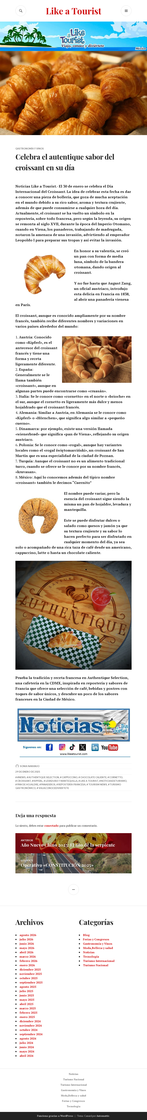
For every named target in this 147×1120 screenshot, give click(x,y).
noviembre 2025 (31, 974)
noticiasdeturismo (114, 780)
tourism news (97, 784)
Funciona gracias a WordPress (55, 1115)
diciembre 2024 (30, 1021)
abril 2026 (26, 952)
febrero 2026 (28, 961)
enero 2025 (27, 1017)
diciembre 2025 (30, 969)
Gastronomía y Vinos (29, 148)
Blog (86, 935)
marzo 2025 (28, 1008)
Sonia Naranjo (29, 766)
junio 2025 (27, 995)
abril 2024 (26, 1056)
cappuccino (69, 777)
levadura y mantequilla (61, 780)
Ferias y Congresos (96, 939)
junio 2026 (27, 944)
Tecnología (91, 957)
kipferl (38, 780)
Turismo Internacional (99, 961)
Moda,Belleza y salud (98, 948)
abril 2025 (26, 1004)
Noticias (88, 952)
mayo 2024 (27, 1051)
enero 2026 (27, 965)
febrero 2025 (28, 1013)
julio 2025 (26, 991)
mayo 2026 (27, 948)
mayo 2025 (27, 1000)
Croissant (24, 780)
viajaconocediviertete (54, 788)
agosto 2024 (28, 1038)
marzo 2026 (28, 957)
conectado (51, 826)
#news (21, 777)
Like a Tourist (73, 11)
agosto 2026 (28, 935)
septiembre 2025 (31, 982)
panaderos (48, 784)
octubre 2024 (28, 1030)
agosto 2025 (28, 987)
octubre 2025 (28, 978)
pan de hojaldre (27, 784)
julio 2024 (26, 1043)
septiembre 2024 (31, 1034)
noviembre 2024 (31, 1025)
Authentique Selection (43, 777)
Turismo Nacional (95, 965)
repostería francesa (72, 784)
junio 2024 (27, 1047)
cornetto (115, 777)
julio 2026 (26, 939)
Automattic (102, 1115)
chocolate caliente (93, 777)
